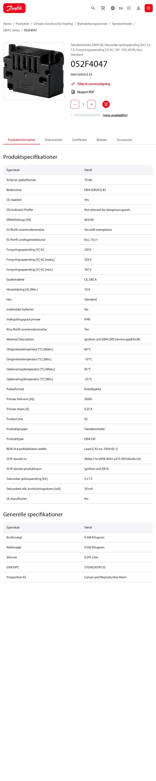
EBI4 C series (11, 30)
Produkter (22, 24)
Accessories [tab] (124, 140)
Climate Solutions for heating (53, 24)
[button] (116, 8)
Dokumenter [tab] (53, 140)
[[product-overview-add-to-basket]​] (106, 104)
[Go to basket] (103, 8)
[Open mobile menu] (149, 8)
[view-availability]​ (115, 115)
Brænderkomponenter (92, 24)
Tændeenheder (122, 24)
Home (7, 24)
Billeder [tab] (102, 140)
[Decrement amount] (75, 104)
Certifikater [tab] (79, 140)
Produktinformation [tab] (21, 140)
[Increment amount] (91, 104)
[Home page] (14, 8)
